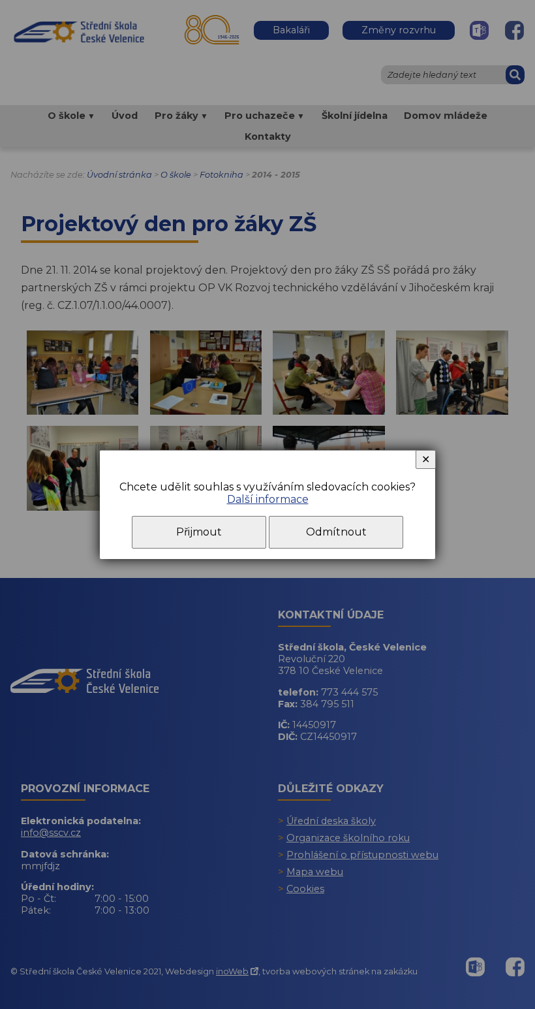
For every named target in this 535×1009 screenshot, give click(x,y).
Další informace (268, 499)
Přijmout (199, 532)
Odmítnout (336, 532)
